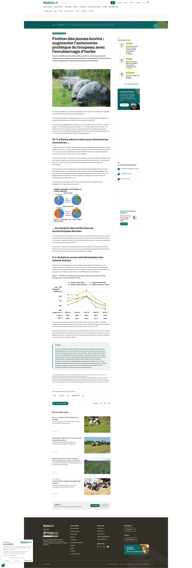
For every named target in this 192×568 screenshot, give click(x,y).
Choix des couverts (125, 178)
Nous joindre (130, 539)
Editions (72, 537)
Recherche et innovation (76, 542)
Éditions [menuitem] (75, 6)
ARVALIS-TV (100, 531)
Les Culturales (101, 533)
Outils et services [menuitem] (58, 6)
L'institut (72, 545)
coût (68, 395)
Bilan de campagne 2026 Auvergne (132, 76)
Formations (73, 539)
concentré (61, 395)
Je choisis (17, 560)
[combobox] (87, 2)
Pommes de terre (69, 11)
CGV (124, 564)
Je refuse (6, 560)
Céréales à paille (48, 11)
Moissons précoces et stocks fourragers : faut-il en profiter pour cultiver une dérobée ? (66, 460)
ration (54, 395)
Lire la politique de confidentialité (10, 555)
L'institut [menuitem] (104, 6)
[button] (3, 565)
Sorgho (60, 11)
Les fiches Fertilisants (126, 173)
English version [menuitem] (115, 6)
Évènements (73, 534)
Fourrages (83, 11)
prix (83, 395)
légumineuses (74, 118)
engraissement (75, 395)
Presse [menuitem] (120, 2)
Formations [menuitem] (83, 6)
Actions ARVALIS (102, 539)
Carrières (72, 551)
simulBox (64, 365)
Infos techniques (74, 528)
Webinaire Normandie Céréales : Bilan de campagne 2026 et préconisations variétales (132, 49)
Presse (72, 548)
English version (76, 553)
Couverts (91, 11)
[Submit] (113, 2)
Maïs (55, 11)
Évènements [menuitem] (68, 6)
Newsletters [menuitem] (138, 2)
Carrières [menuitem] (125, 2)
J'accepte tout (27, 560)
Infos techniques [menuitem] (47, 6)
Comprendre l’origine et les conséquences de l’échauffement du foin (67, 439)
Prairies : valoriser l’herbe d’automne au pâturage (65, 418)
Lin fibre (77, 11)
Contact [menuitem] (131, 2)
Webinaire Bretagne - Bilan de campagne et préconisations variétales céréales (132, 64)
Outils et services (74, 531)
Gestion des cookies (113, 564)
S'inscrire (104, 505)
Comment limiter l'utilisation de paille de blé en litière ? (66, 482)
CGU (121, 564)
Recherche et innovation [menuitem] (94, 6)
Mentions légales (131, 564)
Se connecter (95, 505)
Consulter (124, 223)
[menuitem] (144, 3)
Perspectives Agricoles (103, 536)
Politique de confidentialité (143, 564)
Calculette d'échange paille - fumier (129, 168)
